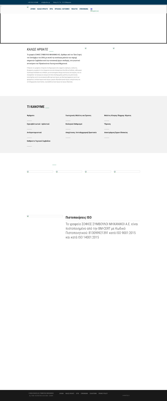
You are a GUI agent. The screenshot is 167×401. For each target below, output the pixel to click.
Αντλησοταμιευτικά (34, 132)
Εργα (51, 9)
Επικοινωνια (84, 9)
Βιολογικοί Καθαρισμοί (74, 124)
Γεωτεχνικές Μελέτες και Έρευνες (78, 115)
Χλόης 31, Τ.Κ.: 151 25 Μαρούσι (62, 2)
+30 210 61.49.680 (33, 2)
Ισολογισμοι (93, 393)
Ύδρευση (107, 124)
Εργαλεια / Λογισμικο (62, 9)
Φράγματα (30, 115)
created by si (125, 395)
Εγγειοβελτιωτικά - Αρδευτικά (38, 124)
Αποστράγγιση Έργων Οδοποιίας (116, 132)
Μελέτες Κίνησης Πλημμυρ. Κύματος (117, 115)
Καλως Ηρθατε (42, 9)
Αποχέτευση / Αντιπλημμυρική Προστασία (81, 132)
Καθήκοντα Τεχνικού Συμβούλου (38, 141)
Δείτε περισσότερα (134, 163)
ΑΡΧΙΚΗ (32, 9)
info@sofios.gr (45, 2)
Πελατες (74, 9)
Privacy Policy (103, 393)
